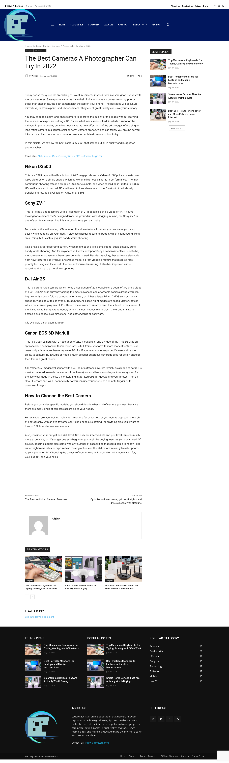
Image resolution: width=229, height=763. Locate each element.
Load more (176, 127)
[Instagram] (153, 719)
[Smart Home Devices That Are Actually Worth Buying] (83, 569)
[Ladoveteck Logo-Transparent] (23, 25)
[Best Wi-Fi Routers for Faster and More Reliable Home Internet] (123, 569)
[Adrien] (27, 76)
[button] (167, 24)
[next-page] (32, 597)
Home (28, 46)
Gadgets (37, 46)
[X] (223, 6)
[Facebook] (215, 6)
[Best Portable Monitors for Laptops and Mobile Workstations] (158, 81)
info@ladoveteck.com (97, 742)
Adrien (35, 76)
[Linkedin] (219, 6)
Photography (40, 51)
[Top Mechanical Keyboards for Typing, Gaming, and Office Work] (43, 569)
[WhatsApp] (71, 84)
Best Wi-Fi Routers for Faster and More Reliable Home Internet (184, 114)
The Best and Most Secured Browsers (46, 499)
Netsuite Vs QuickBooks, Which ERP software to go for (70, 156)
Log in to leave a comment (39, 616)
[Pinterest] (63, 84)
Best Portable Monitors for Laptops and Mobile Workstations (183, 80)
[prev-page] (27, 597)
